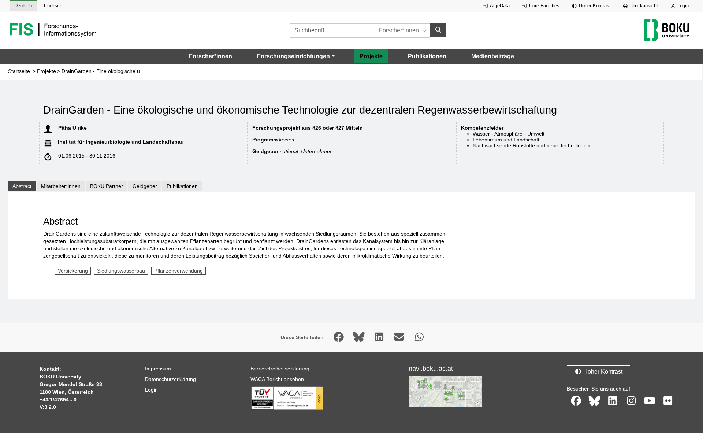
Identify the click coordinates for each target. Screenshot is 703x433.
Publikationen (427, 56)
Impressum (158, 368)
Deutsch (23, 5)
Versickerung (73, 271)
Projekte (371, 56)
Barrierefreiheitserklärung (279, 368)
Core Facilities (543, 5)
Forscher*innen (210, 56)
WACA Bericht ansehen (277, 379)
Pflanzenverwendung (178, 271)
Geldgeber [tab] (145, 186)
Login (682, 5)
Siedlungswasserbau (121, 271)
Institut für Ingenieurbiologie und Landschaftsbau (121, 142)
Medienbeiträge (492, 56)
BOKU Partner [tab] (106, 186)
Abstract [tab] (21, 186)
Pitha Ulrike (72, 128)
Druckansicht (643, 5)
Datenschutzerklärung (170, 379)
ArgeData (499, 5)
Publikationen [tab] (182, 186)
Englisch (53, 5)
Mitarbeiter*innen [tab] (61, 186)
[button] (295, 56)
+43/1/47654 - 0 (58, 400)
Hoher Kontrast (594, 5)
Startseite (19, 71)
